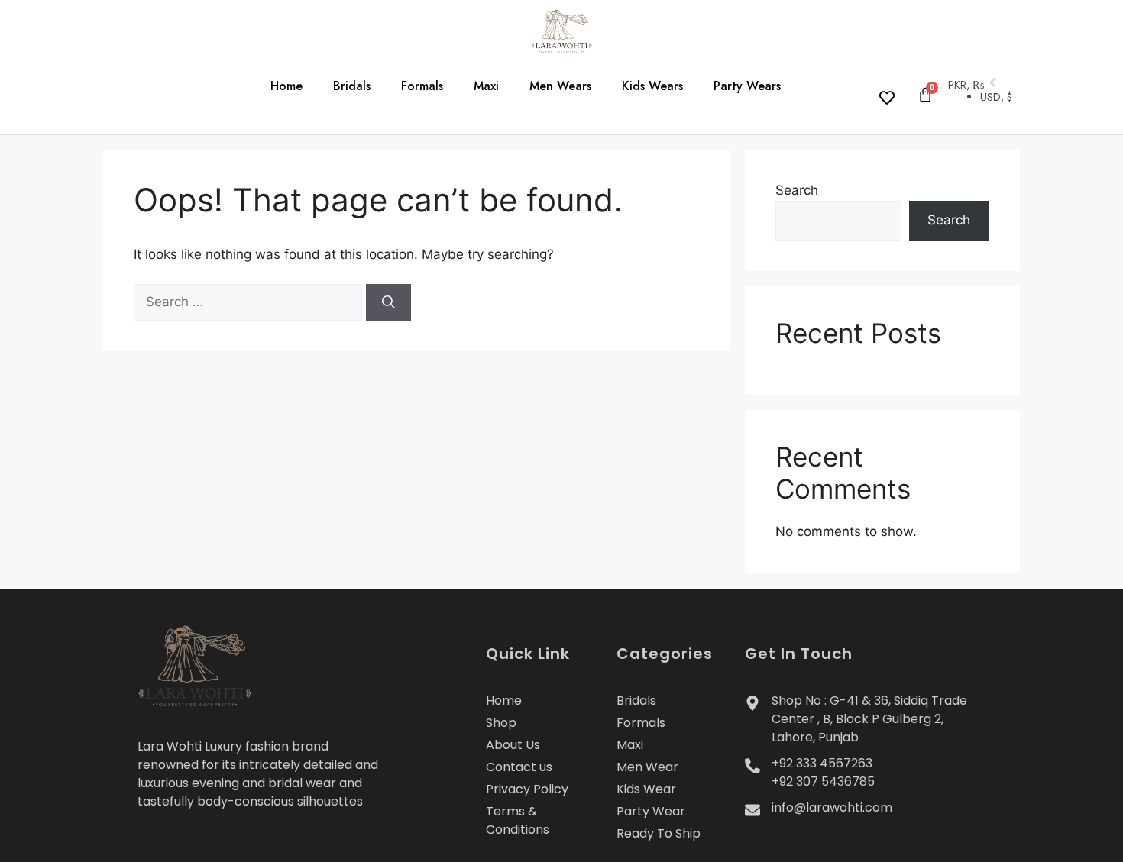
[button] (130, 90)
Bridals (352, 86)
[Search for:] (250, 301)
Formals (422, 86)
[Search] (388, 302)
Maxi (486, 86)
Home (286, 86)
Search (796, 190)
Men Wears (560, 86)
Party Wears (747, 86)
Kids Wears (652, 86)
